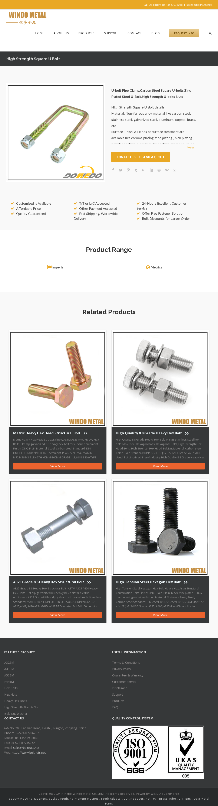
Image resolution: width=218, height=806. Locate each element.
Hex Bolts (11, 688)
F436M (9, 682)
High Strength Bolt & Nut (21, 707)
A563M (9, 675)
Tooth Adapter (111, 798)
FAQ (115, 707)
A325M (9, 662)
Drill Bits (185, 798)
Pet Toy (151, 798)
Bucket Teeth (58, 798)
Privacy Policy (121, 669)
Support (117, 694)
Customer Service (124, 682)
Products (118, 701)
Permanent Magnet (84, 798)
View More (57, 466)
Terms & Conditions (126, 662)
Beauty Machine (21, 798)
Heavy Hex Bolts (15, 701)
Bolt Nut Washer (15, 714)
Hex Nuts (10, 694)
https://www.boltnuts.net (29, 752)
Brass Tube (167, 798)
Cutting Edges (134, 798)
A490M (9, 669)
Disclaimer (119, 688)
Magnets (40, 798)
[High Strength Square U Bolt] (55, 132)
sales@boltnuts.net (199, 5)
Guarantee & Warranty (127, 675)
